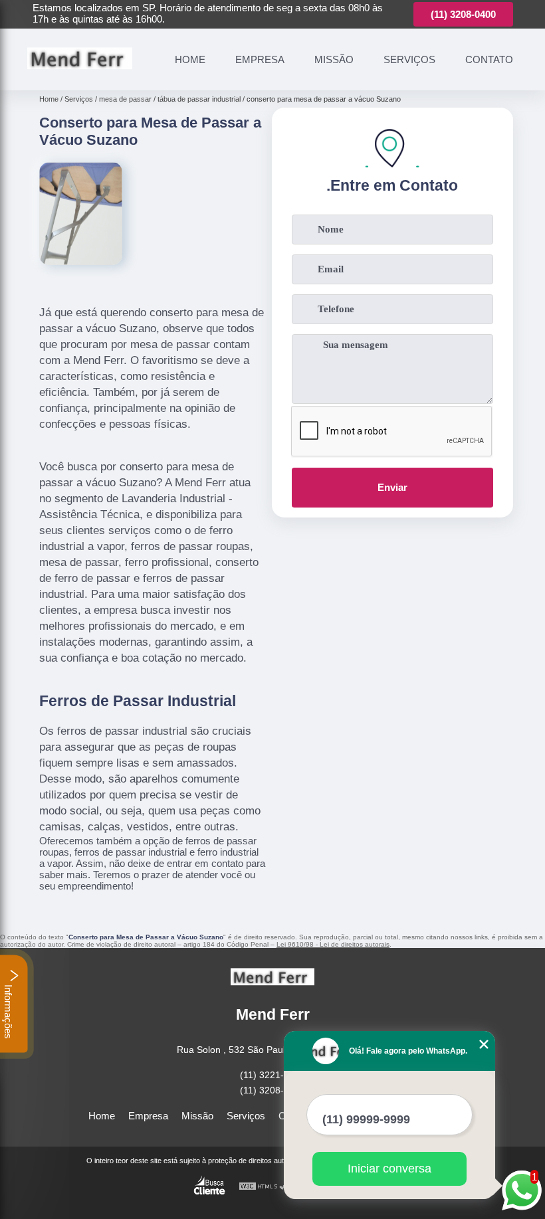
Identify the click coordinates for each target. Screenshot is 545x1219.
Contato (489, 59)
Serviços (409, 59)
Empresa (259, 59)
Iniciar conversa (389, 1168)
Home (190, 59)
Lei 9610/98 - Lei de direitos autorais (332, 944)
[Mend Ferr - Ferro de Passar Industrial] (79, 74)
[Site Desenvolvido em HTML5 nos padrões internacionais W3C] (263, 1187)
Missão (334, 59)
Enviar (392, 487)
